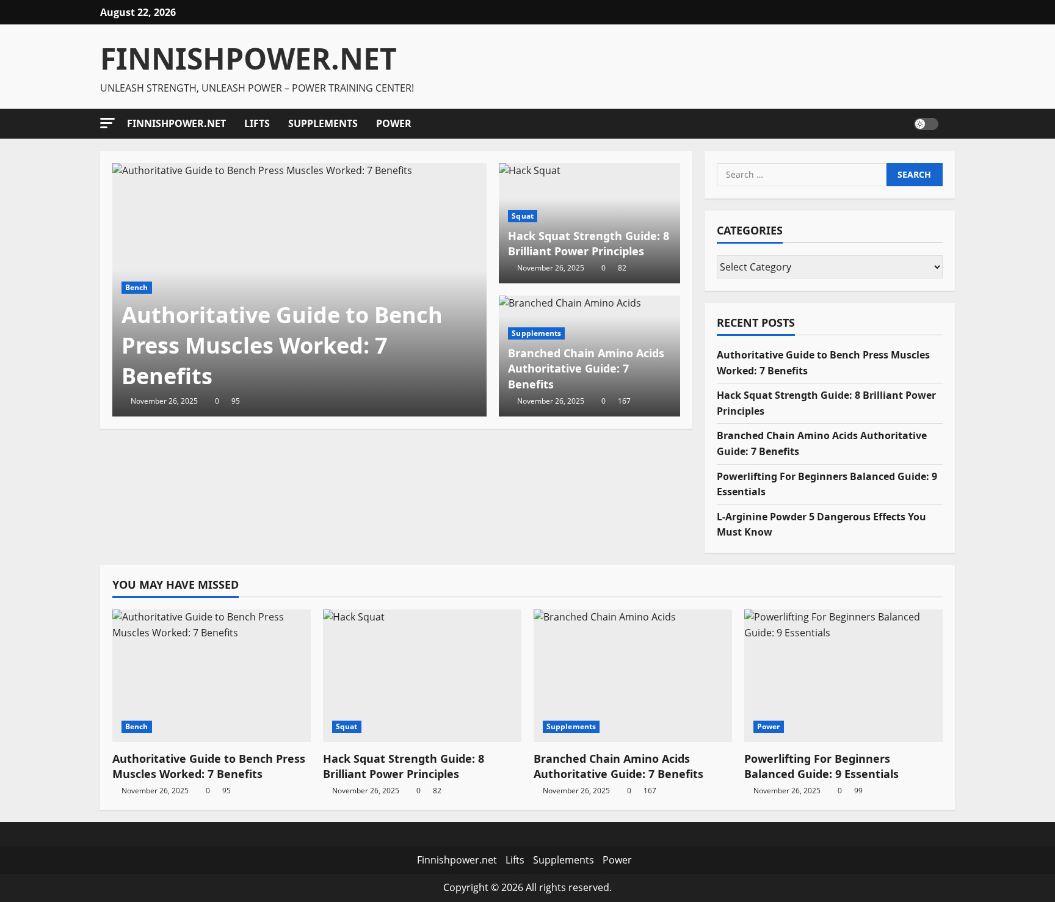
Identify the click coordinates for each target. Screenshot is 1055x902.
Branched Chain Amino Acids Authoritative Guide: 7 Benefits (586, 368)
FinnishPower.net (248, 58)
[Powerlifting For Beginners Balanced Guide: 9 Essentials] (843, 675)
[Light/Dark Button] (926, 123)
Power (393, 123)
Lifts (257, 123)
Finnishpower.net (176, 123)
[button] (107, 123)
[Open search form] (951, 123)
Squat (523, 216)
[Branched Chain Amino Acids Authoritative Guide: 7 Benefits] (633, 675)
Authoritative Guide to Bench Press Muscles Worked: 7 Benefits (282, 345)
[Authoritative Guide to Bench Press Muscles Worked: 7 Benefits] (211, 675)
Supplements (323, 123)
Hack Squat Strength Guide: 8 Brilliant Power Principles (588, 243)
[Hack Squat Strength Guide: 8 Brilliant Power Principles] (422, 675)
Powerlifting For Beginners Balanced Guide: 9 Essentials (821, 766)
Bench (136, 287)
